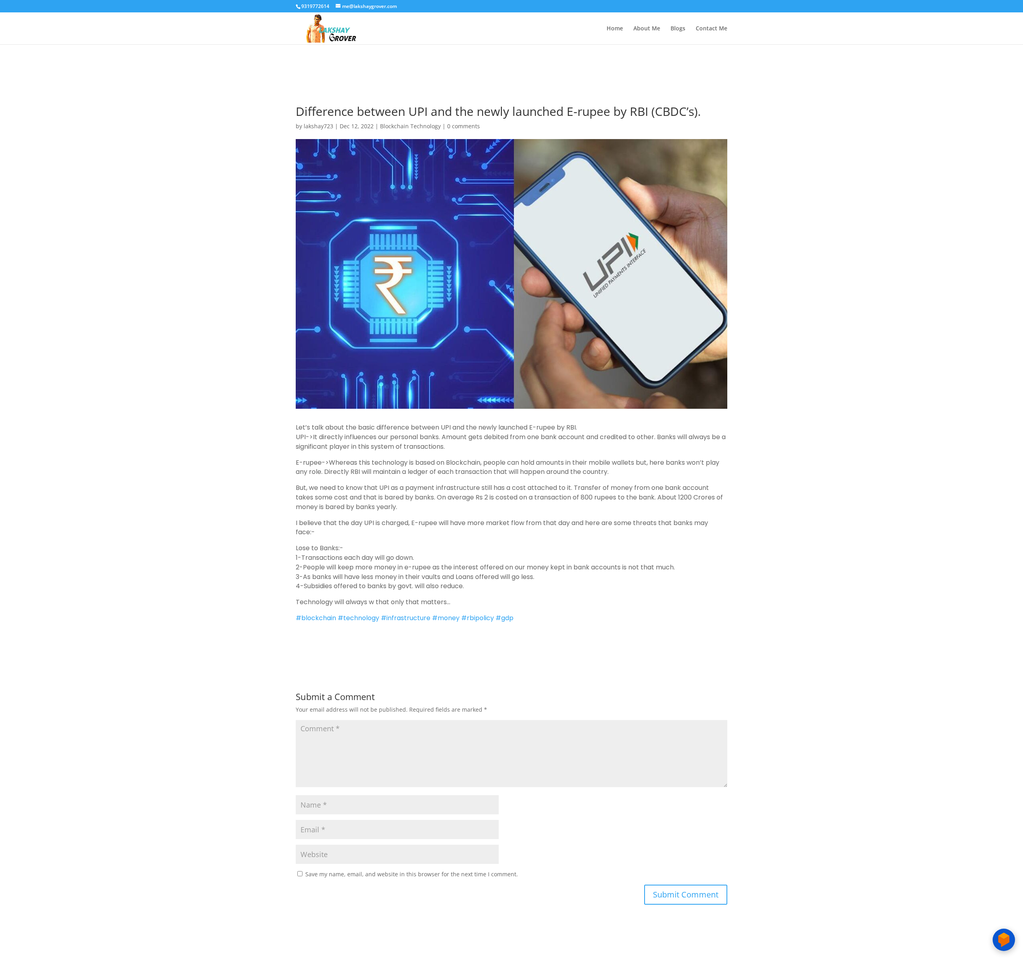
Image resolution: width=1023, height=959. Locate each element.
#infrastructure (405, 618)
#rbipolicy (477, 618)
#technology (358, 618)
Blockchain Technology (410, 126)
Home (615, 29)
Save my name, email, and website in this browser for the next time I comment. (411, 874)
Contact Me (711, 29)
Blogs (678, 29)
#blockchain (316, 618)
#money (446, 618)
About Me (646, 29)
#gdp (504, 618)
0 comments (463, 126)
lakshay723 (318, 126)
